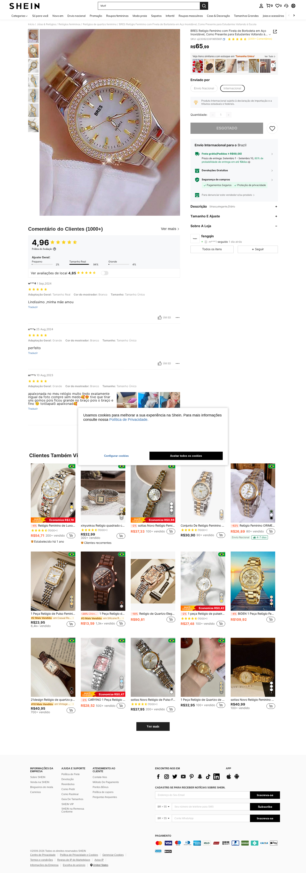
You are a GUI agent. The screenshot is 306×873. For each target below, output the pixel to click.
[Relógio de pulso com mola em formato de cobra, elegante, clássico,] (243, 66)
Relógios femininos (69, 24)
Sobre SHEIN (37, 777)
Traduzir (33, 307)
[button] (286, 5)
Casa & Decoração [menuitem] (218, 15)
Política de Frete (70, 774)
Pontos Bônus (100, 787)
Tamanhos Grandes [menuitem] (246, 15)
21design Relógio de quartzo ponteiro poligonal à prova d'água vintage (53, 699)
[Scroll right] (293, 16)
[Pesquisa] (204, 6)
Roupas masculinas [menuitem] (191, 15)
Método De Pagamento (106, 782)
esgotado (226, 128)
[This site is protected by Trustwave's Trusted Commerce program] (158, 851)
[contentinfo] (217, 843)
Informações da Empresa (44, 865)
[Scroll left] (288, 16)
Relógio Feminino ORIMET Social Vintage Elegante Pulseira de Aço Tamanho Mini (253, 525)
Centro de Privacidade (43, 854)
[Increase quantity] (228, 114)
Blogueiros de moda (41, 787)
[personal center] (261, 5)
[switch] (104, 273)
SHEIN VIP (67, 804)
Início (31, 24)
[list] (188, 776)
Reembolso (68, 784)
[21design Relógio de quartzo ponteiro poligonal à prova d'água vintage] (53, 667)
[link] (269, 5)
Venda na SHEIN (39, 782)
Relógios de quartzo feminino (100, 24)
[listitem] (198, 66)
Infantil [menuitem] (170, 15)
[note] (53, 520)
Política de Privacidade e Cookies (79, 854)
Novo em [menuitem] (57, 15)
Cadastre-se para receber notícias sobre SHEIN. (190, 787)
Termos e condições (41, 859)
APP (228, 768)
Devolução (67, 779)
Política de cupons (103, 792)
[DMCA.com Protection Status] (168, 851)
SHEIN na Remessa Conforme (72, 810)
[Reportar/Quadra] (177, 317)
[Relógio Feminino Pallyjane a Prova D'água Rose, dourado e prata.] (198, 66)
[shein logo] (24, 6)
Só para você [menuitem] (40, 15)
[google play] (237, 778)
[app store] (229, 778)
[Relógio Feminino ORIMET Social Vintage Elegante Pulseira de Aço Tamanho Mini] (253, 493)
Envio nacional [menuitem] (76, 15)
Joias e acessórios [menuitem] (273, 15)
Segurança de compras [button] (216, 179)
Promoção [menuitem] (96, 15)
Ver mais (153, 726)
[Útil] (159, 317)
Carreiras (35, 792)
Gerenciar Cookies (113, 854)
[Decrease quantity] (212, 114)
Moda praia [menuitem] (140, 15)
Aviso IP (99, 859)
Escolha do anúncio (74, 865)
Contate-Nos (100, 777)
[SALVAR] (272, 128)
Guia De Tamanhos (72, 799)
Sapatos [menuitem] (156, 15)
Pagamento (163, 836)
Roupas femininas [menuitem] (117, 15)
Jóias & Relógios (46, 24)
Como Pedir (68, 789)
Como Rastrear (70, 794)
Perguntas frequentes (105, 797)
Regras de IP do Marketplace (73, 859)
